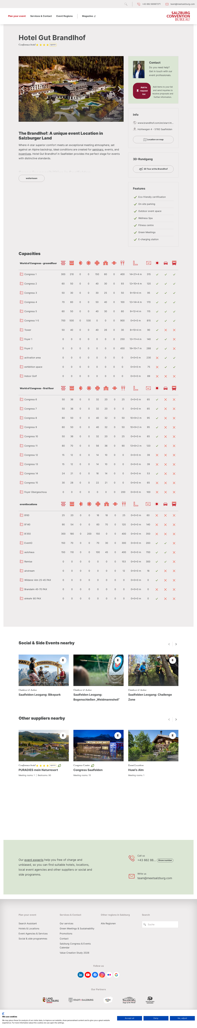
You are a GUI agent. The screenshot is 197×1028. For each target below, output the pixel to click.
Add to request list (144, 90)
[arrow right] (176, 644)
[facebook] (95, 975)
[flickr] (109, 975)
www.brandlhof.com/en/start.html (156, 122)
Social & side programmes (33, 938)
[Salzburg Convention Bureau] (178, 16)
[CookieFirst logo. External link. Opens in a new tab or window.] (3, 1013)
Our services (66, 923)
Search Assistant (28, 923)
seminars (97, 149)
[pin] (63, 660)
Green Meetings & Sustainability (77, 928)
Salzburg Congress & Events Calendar (75, 945)
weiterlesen (31, 178)
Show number (165, 860)
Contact (64, 938)
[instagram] (102, 975)
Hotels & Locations (29, 928)
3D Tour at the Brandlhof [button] (155, 169)
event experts (33, 860)
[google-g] (116, 975)
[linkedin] (81, 975)
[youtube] (88, 975)
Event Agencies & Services (33, 933)
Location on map (155, 139)
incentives (25, 153)
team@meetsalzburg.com (154, 878)
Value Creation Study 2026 (74, 952)
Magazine (88, 16)
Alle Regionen (108, 923)
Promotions (66, 933)
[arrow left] (169, 644)
